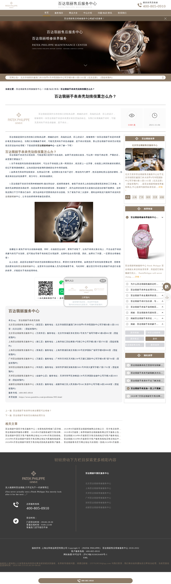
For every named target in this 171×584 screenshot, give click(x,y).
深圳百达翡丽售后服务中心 (21, 367)
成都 (162, 197)
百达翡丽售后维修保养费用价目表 (134, 345)
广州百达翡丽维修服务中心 (98, 498)
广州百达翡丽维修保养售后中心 (154, 333)
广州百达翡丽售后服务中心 (21, 359)
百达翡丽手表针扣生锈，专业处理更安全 (150, 301)
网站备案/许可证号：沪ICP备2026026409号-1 (85, 554)
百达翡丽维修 (43, 145)
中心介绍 (87, 13)
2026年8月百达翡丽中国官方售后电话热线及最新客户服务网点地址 (37, 442)
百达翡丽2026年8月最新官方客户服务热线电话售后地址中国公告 (94, 439)
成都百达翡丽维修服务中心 (98, 507)
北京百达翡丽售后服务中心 (21, 325)
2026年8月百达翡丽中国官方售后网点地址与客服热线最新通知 (35, 439)
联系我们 (122, 13)
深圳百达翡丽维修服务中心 (98, 503)
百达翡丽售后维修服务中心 (29, 89)
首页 (46, 13)
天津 (155, 197)
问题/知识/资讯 (105, 13)
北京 (128, 197)
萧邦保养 (155, 345)
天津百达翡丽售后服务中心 (21, 376)
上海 (134, 197)
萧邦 (155, 339)
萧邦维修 (134, 333)
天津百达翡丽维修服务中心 (98, 493)
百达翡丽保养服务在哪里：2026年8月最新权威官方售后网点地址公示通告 (40, 432)
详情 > (138, 277)
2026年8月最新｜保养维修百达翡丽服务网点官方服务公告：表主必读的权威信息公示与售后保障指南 (112, 432)
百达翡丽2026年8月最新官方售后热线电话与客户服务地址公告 (93, 435)
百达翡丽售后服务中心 (77, 3)
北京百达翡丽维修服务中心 (98, 483)
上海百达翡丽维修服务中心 (98, 488)
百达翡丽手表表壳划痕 (29, 320)
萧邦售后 (134, 339)
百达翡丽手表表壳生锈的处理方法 (29, 415)
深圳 (148, 197)
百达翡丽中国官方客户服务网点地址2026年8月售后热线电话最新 (36, 435)
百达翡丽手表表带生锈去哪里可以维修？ (32, 411)
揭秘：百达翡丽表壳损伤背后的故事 (148, 313)
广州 (141, 197)
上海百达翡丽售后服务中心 (21, 342)
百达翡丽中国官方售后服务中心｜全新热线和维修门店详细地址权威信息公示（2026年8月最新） (51, 429)
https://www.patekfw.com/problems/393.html (40, 397)
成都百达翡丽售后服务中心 (21, 384)
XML (85, 558)
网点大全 (73, 13)
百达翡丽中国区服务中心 (97, 473)
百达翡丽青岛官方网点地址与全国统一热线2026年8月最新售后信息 (96, 442)
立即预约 (86, 297)
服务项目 (59, 13)
